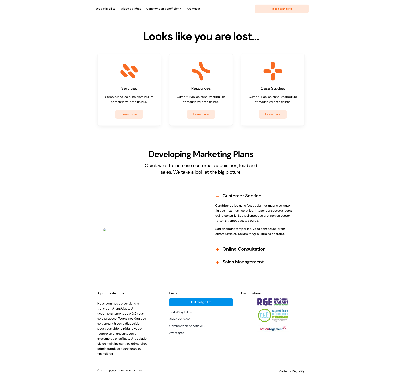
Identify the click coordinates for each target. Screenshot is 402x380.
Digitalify (298, 371)
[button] (255, 195)
